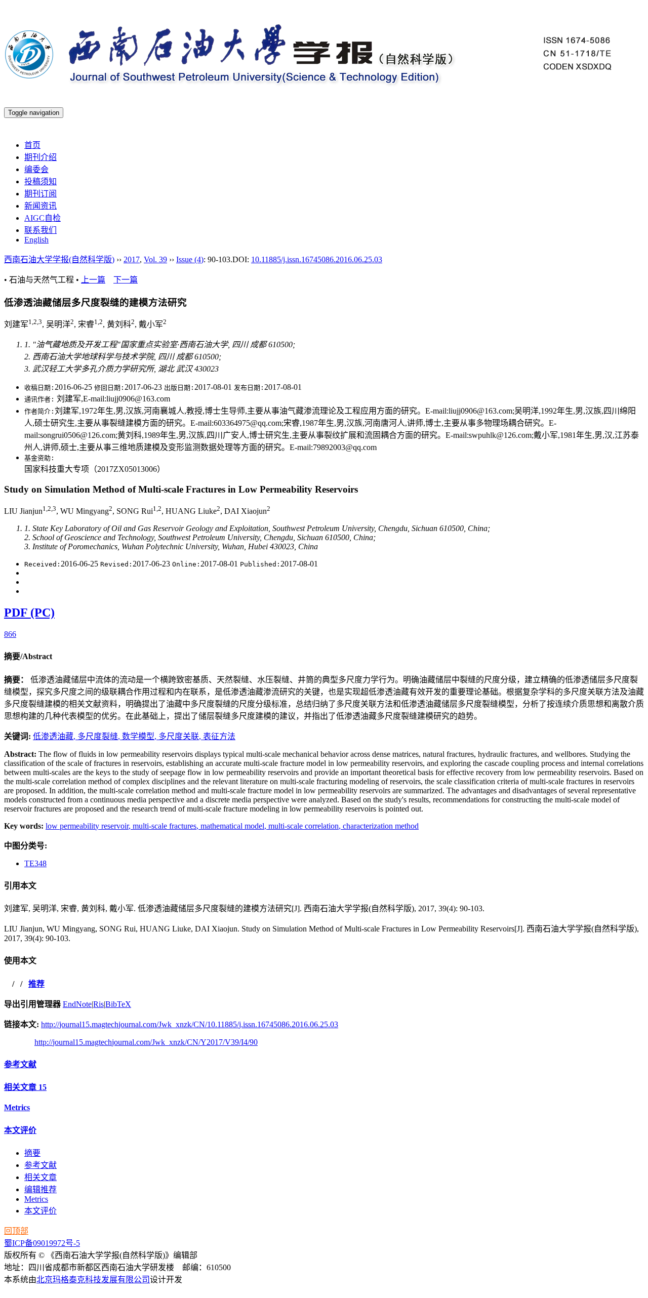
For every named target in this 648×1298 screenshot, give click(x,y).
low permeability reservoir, (89, 826)
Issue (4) (190, 259)
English (36, 239)
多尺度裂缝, (99, 736)
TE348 (35, 863)
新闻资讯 (40, 205)
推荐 (36, 984)
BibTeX (118, 1004)
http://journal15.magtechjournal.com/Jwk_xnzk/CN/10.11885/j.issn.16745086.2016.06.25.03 (189, 1024)
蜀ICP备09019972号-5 (42, 1243)
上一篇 (93, 279)
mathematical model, (234, 826)
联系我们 (40, 230)
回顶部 (16, 1231)
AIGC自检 (42, 218)
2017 (132, 259)
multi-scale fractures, (166, 826)
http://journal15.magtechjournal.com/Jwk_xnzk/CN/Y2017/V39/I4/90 (146, 1042)
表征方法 (219, 736)
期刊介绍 (40, 157)
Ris (98, 1004)
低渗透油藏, (55, 736)
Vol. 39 (155, 259)
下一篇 (125, 279)
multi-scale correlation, (305, 826)
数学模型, (140, 736)
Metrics (17, 1107)
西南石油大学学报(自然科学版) (59, 259)
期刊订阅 (40, 193)
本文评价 (20, 1130)
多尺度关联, (180, 736)
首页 (32, 145)
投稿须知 (40, 181)
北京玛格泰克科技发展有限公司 (93, 1279)
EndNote (77, 1004)
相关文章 (25, 1087)
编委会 (36, 169)
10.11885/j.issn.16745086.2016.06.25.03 (316, 259)
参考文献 (20, 1064)
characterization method (381, 826)
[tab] (324, 656)
